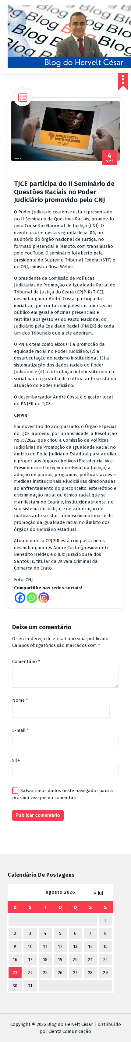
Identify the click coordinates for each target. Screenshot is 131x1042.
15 (105, 946)
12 (60, 946)
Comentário (26, 661)
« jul (98, 893)
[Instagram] (43, 597)
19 (60, 959)
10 (30, 946)
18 (45, 959)
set (109, 157)
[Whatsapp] (32, 597)
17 (30, 959)
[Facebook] (20, 597)
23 (15, 972)
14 (90, 946)
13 (75, 946)
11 (45, 946)
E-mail (20, 730)
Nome (20, 700)
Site (16, 760)
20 (75, 959)
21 (90, 959)
